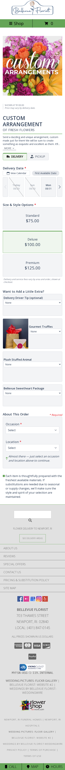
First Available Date (46, 173)
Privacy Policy (17, 749)
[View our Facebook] (20, 601)
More (7, 148)
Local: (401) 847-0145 (32, 627)
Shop (19, 23)
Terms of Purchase (43, 749)
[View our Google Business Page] (32, 601)
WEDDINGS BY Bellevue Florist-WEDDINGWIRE (32, 691)
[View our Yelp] (45, 601)
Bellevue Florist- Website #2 (32, 685)
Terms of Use (33, 756)
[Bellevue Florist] (32, 14)
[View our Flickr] (26, 601)
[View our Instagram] (39, 601)
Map (33, 766)
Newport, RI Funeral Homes (23, 719)
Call (12, 766)
